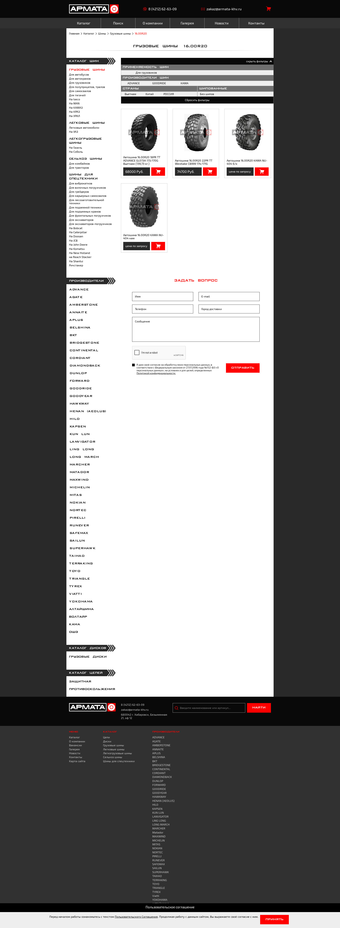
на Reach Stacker (80, 257)
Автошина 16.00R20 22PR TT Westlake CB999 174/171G (193, 162)
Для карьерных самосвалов (87, 195)
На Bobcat (75, 228)
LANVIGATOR (82, 442)
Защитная (80, 682)
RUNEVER (79, 526)
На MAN (74, 103)
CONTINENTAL (83, 351)
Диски (107, 741)
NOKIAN (77, 503)
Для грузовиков (79, 82)
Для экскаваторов (81, 219)
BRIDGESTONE (84, 343)
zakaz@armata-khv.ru (224, 9)
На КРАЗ (74, 111)
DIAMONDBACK (84, 366)
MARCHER (79, 465)
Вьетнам (130, 94)
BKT (73, 335)
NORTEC (77, 510)
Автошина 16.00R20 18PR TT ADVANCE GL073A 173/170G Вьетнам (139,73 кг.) (141, 160)
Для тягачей (77, 95)
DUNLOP (77, 373)
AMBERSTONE (83, 305)
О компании (77, 741)
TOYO (74, 571)
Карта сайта (77, 761)
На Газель (75, 147)
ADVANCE (78, 290)
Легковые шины (87, 123)
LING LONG (81, 449)
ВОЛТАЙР (78, 617)
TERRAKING (80, 564)
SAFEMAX (78, 533)
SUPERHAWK (82, 548)
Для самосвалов (80, 91)
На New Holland (79, 252)
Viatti (75, 594)
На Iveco (74, 99)
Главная (74, 33)
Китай (150, 94)
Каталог (88, 33)
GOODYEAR (80, 396)
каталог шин (84, 61)
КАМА (74, 624)
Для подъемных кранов (85, 211)
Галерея (74, 749)
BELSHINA (79, 328)
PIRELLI (77, 518)
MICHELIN (79, 487)
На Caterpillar (78, 232)
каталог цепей (86, 673)
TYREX (75, 586)
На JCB (73, 240)
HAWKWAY (79, 404)
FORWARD (79, 381)
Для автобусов (79, 74)
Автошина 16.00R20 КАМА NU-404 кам (143, 236)
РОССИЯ (168, 94)
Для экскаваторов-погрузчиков (90, 223)
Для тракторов (79, 167)
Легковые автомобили (84, 127)
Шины (102, 33)
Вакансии (75, 745)
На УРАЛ (74, 116)
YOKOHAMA (80, 602)
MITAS (75, 495)
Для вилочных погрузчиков (87, 187)
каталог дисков (87, 648)
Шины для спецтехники (119, 761)
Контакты (75, 757)
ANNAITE (78, 312)
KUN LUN (79, 434)
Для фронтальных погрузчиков (90, 215)
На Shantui (76, 261)
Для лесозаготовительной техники (86, 201)
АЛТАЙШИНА (81, 609)
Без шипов (207, 94)
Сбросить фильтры (197, 100)
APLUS (76, 320)
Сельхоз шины (85, 159)
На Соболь (76, 151)
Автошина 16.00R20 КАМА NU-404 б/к (247, 162)
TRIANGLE (79, 579)
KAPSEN (77, 427)
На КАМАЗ (76, 107)
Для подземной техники (85, 207)
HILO (74, 419)
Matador (79, 472)
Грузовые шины (120, 33)
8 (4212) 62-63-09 (162, 9)
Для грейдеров (79, 191)
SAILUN (76, 541)
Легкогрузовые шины (117, 753)
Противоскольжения (92, 689)
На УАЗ (73, 131)
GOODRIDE (80, 389)
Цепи (106, 737)
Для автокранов (80, 78)
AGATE (75, 297)
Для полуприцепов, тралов (87, 86)
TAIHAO (76, 556)
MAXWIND (78, 480)
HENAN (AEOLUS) (87, 411)
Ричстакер (76, 265)
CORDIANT (79, 358)
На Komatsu (77, 248)
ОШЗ (73, 632)
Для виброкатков (80, 183)
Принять (274, 919)
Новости (74, 753)
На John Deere (78, 244)
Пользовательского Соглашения (136, 916)
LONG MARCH (84, 457)
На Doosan (76, 236)
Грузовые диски (88, 657)
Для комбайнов (79, 163)
